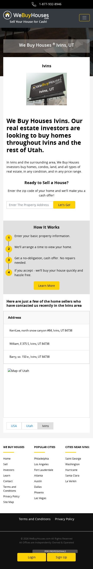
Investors (8, 470)
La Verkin (70, 481)
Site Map (8, 502)
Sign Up (61, 557)
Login (32, 557)
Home (7, 458)
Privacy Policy (11, 496)
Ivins (45, 426)
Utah (29, 426)
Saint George (73, 458)
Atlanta (38, 475)
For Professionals (55, 551)
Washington (72, 464)
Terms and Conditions (9, 488)
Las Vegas (40, 498)
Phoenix (39, 492)
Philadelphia (41, 458)
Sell (5, 464)
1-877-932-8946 (50, 4)
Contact (8, 481)
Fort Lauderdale (43, 470)
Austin (38, 481)
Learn (6, 475)
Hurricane (71, 470)
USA (14, 426)
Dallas (38, 486)
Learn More (46, 286)
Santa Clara (72, 475)
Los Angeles (41, 464)
